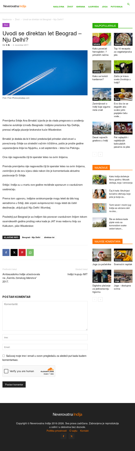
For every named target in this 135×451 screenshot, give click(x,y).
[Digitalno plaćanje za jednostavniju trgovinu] (101, 276)
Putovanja (117, 6)
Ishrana (80, 6)
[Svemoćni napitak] (123, 255)
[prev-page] (94, 154)
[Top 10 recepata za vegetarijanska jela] (123, 39)
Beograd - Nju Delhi (31, 237)
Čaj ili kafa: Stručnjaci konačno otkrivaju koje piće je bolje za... (120, 193)
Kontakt (84, 430)
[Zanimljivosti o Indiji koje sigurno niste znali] (101, 94)
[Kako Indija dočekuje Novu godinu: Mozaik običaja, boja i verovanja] (99, 179)
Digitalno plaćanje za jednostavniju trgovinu (101, 288)
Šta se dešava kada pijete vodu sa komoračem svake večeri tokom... (118, 223)
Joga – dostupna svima (122, 287)
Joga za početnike (101, 264)
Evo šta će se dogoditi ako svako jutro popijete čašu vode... (121, 110)
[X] (14, 252)
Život (70, 6)
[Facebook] (5, 252)
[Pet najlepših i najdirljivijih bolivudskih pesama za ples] (123, 128)
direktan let (49, 237)
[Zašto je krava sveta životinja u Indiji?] (123, 66)
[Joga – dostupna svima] (123, 276)
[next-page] (100, 154)
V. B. (8, 45)
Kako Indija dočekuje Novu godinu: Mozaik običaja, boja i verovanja (121, 179)
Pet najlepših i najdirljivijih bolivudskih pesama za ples (122, 142)
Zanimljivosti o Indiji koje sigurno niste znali (101, 106)
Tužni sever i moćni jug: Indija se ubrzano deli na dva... (120, 208)
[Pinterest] (22, 252)
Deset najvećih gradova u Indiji (100, 139)
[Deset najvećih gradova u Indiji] (101, 128)
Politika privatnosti (57, 430)
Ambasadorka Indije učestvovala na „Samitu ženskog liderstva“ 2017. (21, 277)
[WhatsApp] (30, 252)
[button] (128, 4)
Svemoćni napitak (123, 264)
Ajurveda (93, 6)
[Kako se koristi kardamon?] (101, 66)
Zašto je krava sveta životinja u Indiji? (122, 79)
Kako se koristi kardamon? (100, 77)
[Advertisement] (45, 109)
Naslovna (58, 6)
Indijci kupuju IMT (78, 274)
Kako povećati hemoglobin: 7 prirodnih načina (100, 51)
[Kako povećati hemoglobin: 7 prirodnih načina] (101, 39)
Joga (105, 6)
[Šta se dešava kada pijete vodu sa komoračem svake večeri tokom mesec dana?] (99, 222)
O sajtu (73, 430)
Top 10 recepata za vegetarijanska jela (123, 51)
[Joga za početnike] (101, 255)
